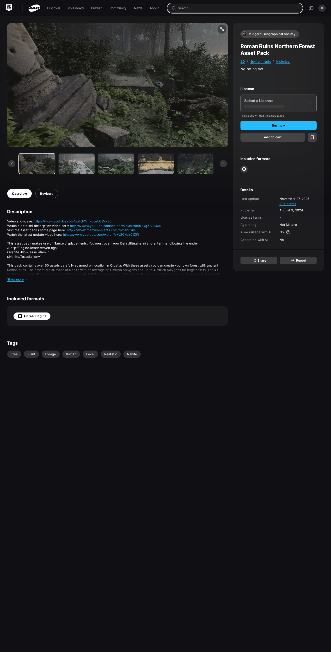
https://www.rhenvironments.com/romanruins (101, 230)
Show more (15, 279)
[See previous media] (11, 163)
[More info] (288, 232)
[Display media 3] (156, 164)
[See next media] (223, 163)
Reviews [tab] (46, 193)
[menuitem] (53, 8)
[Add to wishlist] (312, 137)
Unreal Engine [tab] (35, 316)
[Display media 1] (77, 164)
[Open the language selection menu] (311, 8)
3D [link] (242, 61)
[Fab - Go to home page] (34, 8)
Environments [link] (260, 61)
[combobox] (238, 8)
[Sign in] (322, 8)
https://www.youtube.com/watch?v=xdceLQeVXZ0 (72, 221)
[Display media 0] (37, 164)
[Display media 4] (195, 164)
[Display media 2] (116, 164)
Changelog (287, 203)
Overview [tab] (19, 193)
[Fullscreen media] (222, 29)
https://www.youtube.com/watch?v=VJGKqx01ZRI (101, 234)
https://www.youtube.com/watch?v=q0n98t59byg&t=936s (115, 226)
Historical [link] (283, 61)
